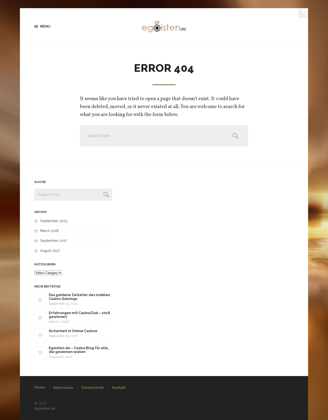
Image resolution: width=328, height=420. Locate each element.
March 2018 (49, 231)
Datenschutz (92, 387)
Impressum (63, 387)
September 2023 (53, 221)
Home (39, 387)
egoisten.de (44, 408)
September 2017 (53, 240)
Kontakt (119, 387)
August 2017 (50, 251)
